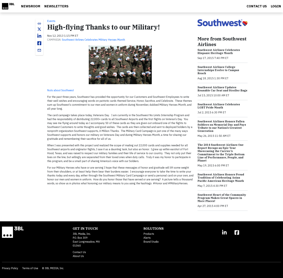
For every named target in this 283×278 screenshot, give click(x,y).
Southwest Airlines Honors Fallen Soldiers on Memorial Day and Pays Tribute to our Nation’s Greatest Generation (222, 126)
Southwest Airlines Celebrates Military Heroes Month (93, 39)
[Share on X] (39, 29)
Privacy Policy (10, 268)
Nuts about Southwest (60, 90)
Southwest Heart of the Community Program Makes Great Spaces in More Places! (222, 198)
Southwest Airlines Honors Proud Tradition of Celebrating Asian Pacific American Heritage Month (221, 177)
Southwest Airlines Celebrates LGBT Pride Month (219, 106)
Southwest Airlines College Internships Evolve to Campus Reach (218, 70)
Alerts (147, 237)
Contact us (257, 6)
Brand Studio (151, 241)
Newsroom (30, 6)
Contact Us (79, 252)
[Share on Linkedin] (39, 36)
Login (276, 6)
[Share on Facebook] (39, 43)
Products (148, 233)
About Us (78, 256)
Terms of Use (30, 268)
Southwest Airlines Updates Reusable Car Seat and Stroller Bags (222, 89)
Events (51, 21)
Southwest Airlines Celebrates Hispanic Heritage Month (219, 51)
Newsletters (56, 6)
